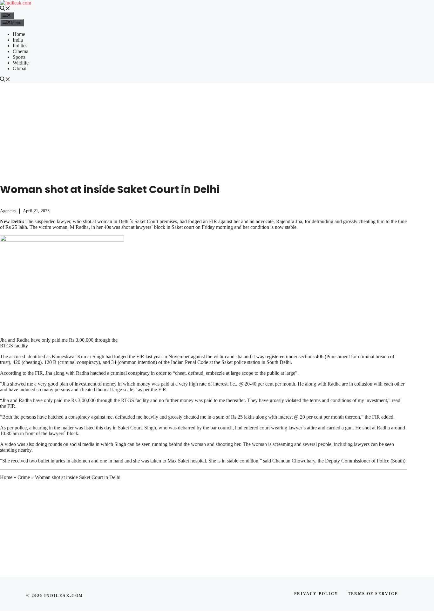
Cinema (20, 51)
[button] (5, 9)
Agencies (8, 211)
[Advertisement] (217, 130)
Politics (20, 45)
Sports (19, 57)
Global (19, 68)
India (18, 40)
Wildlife (21, 62)
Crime (23, 477)
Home (19, 34)
